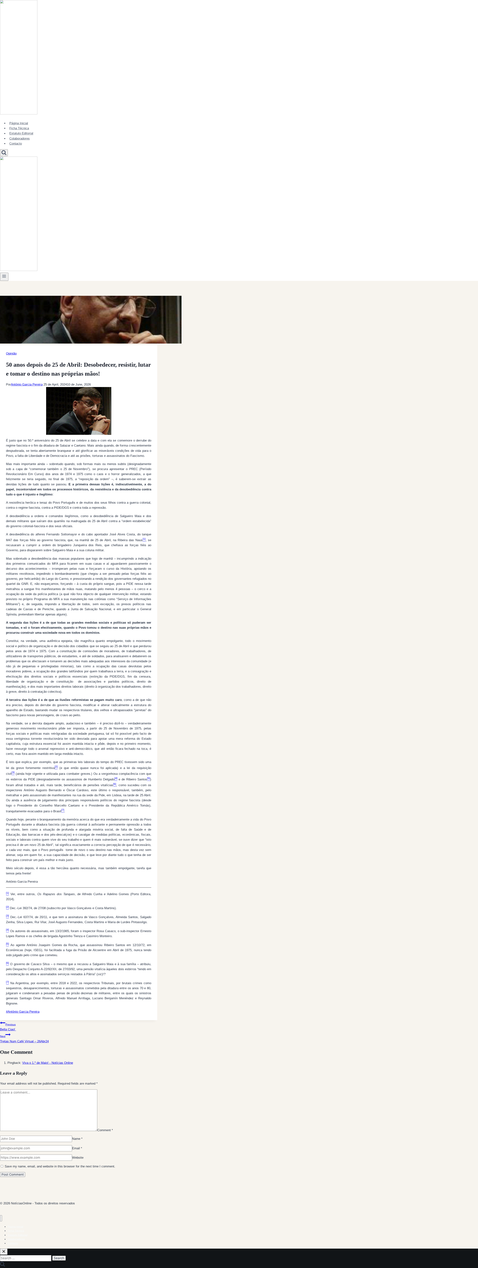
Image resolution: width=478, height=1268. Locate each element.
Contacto (15, 143)
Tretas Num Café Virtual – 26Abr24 (24, 1039)
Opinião (11, 353)
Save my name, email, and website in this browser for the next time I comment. (60, 1166)
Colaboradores (19, 138)
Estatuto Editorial (21, 133)
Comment (105, 1130)
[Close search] (3, 1252)
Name (77, 1139)
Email (77, 1148)
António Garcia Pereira (27, 384)
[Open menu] (4, 277)
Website (77, 1157)
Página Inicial (18, 123)
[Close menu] (1, 1218)
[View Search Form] (4, 152)
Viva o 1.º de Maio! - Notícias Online (47, 1063)
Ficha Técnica (19, 128)
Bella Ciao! (8, 1027)
